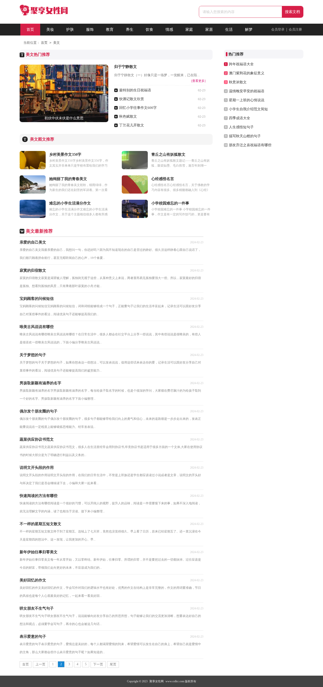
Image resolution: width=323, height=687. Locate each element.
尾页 (113, 664)
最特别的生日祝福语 (135, 90)
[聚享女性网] (44, 13)
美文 (56, 42)
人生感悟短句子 (241, 127)
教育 (109, 29)
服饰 (90, 29)
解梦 (249, 29)
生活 (229, 29)
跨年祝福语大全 (241, 64)
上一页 (40, 664)
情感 (169, 29)
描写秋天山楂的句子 (245, 136)
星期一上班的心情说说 (246, 100)
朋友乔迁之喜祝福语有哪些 (250, 145)
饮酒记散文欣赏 (131, 99)
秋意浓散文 (238, 82)
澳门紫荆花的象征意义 (246, 73)
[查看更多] (198, 81)
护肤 (70, 29)
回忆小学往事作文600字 (138, 108)
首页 (30, 29)
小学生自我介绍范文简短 (248, 109)
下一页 (98, 664)
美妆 (50, 29)
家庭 (189, 29)
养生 (129, 29)
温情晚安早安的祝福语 (246, 91)
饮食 (149, 29)
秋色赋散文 (128, 116)
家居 (209, 29)
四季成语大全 (239, 118)
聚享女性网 (156, 681)
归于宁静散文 (125, 67)
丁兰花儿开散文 (131, 125)
